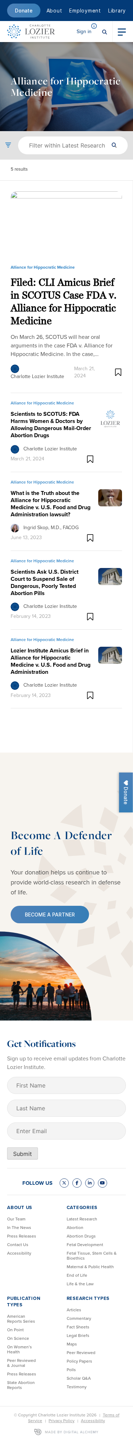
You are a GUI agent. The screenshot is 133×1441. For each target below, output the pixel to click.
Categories (82, 1207)
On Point (15, 1330)
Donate (24, 10)
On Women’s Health (19, 1349)
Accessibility (19, 1253)
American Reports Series (21, 1318)
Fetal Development (85, 1244)
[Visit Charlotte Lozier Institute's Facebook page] (77, 1183)
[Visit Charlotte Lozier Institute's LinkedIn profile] (89, 1183)
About (54, 10)
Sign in (84, 31)
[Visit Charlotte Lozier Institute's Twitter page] (64, 1183)
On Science (18, 1338)
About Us (19, 1207)
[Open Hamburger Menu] (122, 31)
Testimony (77, 1387)
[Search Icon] (104, 31)
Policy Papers (79, 1361)
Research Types (88, 1298)
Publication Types (23, 1301)
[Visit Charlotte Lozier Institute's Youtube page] (102, 1183)
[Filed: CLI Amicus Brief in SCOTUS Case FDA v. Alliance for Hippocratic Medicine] (66, 225)
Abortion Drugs (81, 1236)
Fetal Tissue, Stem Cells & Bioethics (92, 1255)
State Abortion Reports (21, 1385)
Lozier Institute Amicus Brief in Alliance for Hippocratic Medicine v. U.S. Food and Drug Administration (50, 661)
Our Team (16, 1219)
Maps (72, 1344)
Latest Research (82, 1219)
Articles (74, 1310)
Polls (71, 1370)
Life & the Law (80, 1284)
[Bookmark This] (118, 372)
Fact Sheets (78, 1327)
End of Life (77, 1275)
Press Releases (21, 1236)
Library (117, 10)
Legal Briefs (78, 1335)
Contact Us (17, 1244)
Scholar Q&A (79, 1378)
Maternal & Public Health (90, 1267)
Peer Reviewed (81, 1352)
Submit (22, 1153)
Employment (85, 10)
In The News (19, 1227)
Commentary (79, 1318)
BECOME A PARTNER (50, 914)
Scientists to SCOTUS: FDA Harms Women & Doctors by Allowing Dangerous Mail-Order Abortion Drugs (51, 424)
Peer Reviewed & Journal (21, 1363)
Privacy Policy (61, 1420)
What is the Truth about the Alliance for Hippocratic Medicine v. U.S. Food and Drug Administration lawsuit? (50, 503)
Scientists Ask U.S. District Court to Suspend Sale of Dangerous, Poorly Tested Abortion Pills (44, 582)
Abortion (75, 1227)
